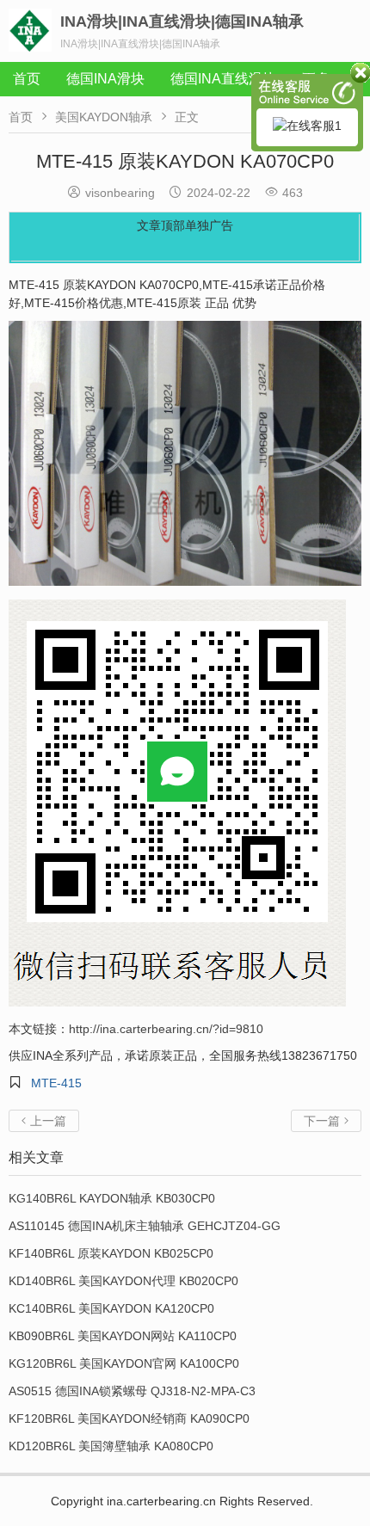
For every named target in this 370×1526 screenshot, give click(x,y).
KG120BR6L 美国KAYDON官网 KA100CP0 (124, 1363)
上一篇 (44, 1121)
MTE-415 (56, 1083)
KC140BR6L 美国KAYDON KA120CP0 (111, 1308)
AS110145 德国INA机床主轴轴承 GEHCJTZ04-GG (145, 1226)
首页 (26, 78)
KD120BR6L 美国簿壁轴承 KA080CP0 (111, 1446)
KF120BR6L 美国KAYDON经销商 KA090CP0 (129, 1418)
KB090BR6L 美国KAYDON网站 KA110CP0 (123, 1336)
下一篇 (326, 1121)
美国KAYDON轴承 (103, 117)
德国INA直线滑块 (223, 78)
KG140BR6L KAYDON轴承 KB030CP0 (112, 1198)
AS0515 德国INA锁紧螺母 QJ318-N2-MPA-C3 (132, 1391)
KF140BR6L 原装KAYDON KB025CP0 (111, 1253)
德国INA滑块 (105, 78)
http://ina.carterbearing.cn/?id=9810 (166, 1029)
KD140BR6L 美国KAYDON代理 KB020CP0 (123, 1281)
